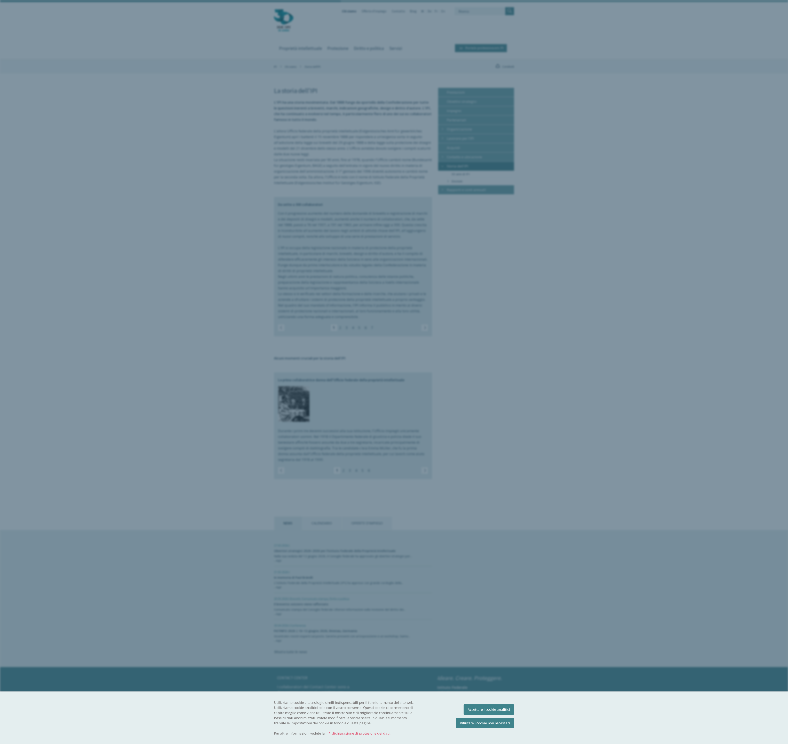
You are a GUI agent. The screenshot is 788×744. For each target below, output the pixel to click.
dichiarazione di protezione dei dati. (361, 733)
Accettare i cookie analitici (489, 709)
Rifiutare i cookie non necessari (485, 723)
